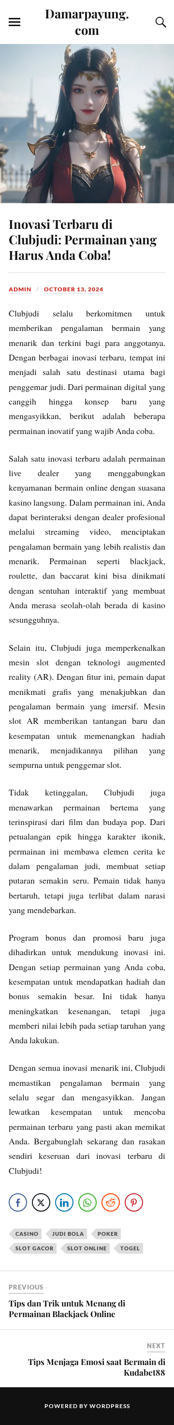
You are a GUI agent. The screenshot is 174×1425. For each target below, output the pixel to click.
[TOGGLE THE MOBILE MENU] (14, 22)
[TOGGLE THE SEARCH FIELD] (159, 22)
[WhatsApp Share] (87, 1202)
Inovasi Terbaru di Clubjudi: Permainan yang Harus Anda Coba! (83, 239)
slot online (87, 1248)
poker (108, 1233)
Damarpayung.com (87, 21)
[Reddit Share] (111, 1202)
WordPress (109, 1406)
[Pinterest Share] (134, 1202)
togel (130, 1248)
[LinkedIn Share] (64, 1202)
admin (20, 289)
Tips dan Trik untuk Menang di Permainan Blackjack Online (67, 1308)
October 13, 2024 (73, 289)
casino (27, 1233)
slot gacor (34, 1248)
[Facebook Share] (18, 1202)
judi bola (68, 1233)
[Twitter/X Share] (41, 1202)
